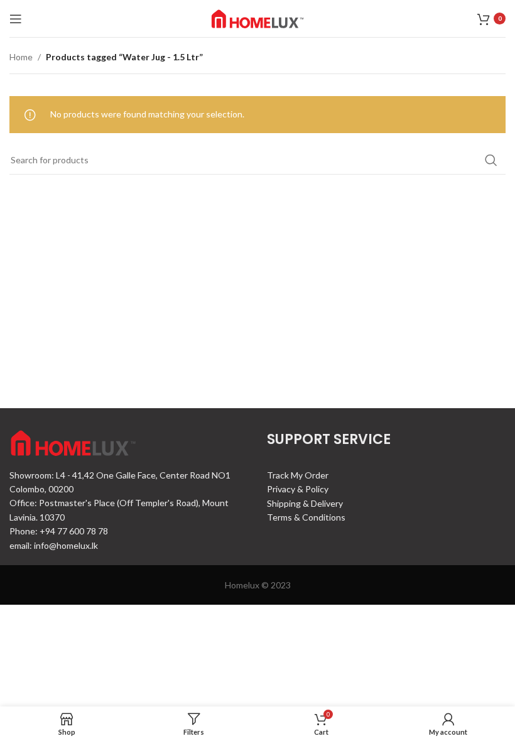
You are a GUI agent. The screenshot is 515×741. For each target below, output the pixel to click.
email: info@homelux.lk (53, 545)
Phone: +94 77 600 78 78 (58, 531)
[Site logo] (257, 17)
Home (21, 56)
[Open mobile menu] (15, 18)
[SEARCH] (491, 160)
